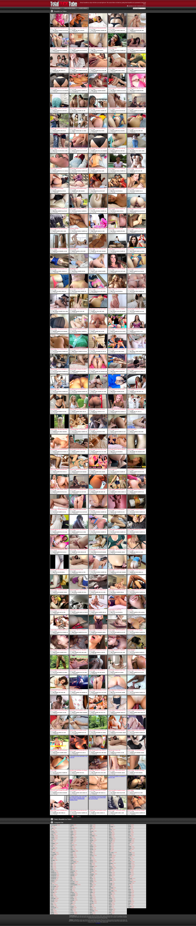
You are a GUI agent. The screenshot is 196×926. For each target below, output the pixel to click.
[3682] (92, 857)
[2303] (72, 847)
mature (140, 150)
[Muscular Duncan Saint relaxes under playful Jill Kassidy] (78, 441)
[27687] (54, 838)
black (104, 431)
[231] (54, 877)
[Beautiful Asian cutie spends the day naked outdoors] (59, 742)
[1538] (55, 854)
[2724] (130, 886)
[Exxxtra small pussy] (136, 341)
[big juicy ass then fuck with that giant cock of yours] (78, 742)
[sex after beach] (59, 762)
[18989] (54, 910)
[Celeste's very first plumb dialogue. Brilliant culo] (136, 662)
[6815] (72, 903)
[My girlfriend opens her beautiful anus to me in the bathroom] (78, 381)
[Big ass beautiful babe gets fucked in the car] (136, 361)
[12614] (54, 837)
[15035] (53, 864)
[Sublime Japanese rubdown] (98, 602)
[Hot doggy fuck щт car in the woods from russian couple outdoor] (59, 120)
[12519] (73, 852)
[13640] (131, 849)
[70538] (53, 866)
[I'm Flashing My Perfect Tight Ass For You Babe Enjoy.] (98, 221)
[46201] (73, 892)
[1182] (92, 867)
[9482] (92, 886)
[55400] (111, 896)
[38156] (92, 858)
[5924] (130, 900)
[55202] (93, 884)
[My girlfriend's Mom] (78, 261)
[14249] (53, 890)
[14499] (92, 824)
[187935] (130, 875)
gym (104, 411)
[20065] (111, 869)
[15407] (73, 849)
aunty (54, 311)
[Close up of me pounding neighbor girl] (78, 281)
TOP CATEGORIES (56, 8)
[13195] (92, 851)
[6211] (72, 869)
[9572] (54, 892)
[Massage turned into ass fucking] (59, 181)
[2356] (73, 910)
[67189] (93, 896)
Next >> (78, 816)
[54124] (55, 824)
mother (143, 150)
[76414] (72, 846)
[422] (54, 878)
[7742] (131, 872)
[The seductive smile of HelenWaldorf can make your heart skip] (136, 241)
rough (142, 552)
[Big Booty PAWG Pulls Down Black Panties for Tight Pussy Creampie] (59, 80)
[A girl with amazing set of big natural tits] (117, 502)
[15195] (112, 904)
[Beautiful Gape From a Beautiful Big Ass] (98, 662)
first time (141, 90)
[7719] (53, 861)
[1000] (53, 834)
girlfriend (100, 271)
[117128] (130, 843)
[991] (53, 909)
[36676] (73, 907)
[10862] (92, 826)
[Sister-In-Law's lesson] (136, 421)
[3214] (112, 883)
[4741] (53, 846)
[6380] (92, 889)
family (84, 251)
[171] (54, 907)
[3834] (73, 898)
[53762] (130, 904)
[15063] (92, 887)
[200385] (54, 884)
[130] (73, 870)
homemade (65, 50)
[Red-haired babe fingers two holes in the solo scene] (98, 321)
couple (142, 30)
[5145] (53, 903)
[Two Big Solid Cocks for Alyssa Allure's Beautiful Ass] (78, 20)
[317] (72, 858)
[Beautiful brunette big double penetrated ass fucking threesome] (59, 441)
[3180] (112, 900)
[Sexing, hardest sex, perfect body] (117, 602)
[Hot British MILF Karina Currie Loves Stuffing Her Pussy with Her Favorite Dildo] (59, 682)
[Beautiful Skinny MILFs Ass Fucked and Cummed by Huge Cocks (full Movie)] (98, 482)
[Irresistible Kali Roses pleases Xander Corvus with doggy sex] (78, 782)
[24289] (74, 851)
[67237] (92, 898)
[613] (92, 852)
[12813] (54, 831)
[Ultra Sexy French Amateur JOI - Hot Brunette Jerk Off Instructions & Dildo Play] (136, 301)
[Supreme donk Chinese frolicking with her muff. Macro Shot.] (59, 341)
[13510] (54, 843)
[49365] (53, 895)
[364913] (54, 900)
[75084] (130, 870)
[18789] (93, 907)
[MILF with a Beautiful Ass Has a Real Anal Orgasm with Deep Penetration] (98, 742)
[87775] (112, 878)
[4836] (72, 867)
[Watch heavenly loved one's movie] (78, 562)
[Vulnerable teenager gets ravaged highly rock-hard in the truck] (59, 361)
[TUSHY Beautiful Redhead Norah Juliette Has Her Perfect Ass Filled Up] (136, 381)
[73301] (130, 887)
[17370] (131, 828)
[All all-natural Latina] (117, 40)
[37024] (131, 901)
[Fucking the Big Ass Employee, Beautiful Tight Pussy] (78, 361)
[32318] (92, 877)
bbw (86, 50)
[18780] (53, 904)
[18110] (131, 866)
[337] (131, 854)
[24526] (130, 880)
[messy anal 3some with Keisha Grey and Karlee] (59, 542)
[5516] (92, 913)
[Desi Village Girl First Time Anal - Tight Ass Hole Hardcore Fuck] (136, 80)
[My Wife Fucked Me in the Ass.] (78, 682)
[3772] (111, 907)
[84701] (92, 895)
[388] (130, 835)
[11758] (112, 901)
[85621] (93, 860)
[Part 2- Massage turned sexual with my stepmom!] (78, 40)
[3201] (112, 832)
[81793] (112, 837)
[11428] (72, 829)
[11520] (93, 831)
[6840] (112, 887)
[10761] (72, 835)
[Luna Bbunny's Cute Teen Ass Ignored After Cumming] (98, 341)
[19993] (130, 834)
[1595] (54, 906)
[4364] (131, 840)
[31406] (131, 832)
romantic (103, 471)
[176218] (54, 887)
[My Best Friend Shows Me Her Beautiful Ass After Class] (117, 722)
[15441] (131, 903)
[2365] (54, 855)
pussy (84, 451)
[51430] (73, 901)
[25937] (111, 851)
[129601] (53, 851)
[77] (112, 826)
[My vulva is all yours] (98, 562)
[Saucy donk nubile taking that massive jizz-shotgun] (78, 321)
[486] (111, 884)
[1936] (111, 835)
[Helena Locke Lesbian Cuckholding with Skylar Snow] (59, 803)
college (77, 70)
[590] (92, 906)
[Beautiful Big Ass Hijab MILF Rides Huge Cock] (136, 60)
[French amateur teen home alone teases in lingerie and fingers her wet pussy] (117, 702)
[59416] (73, 887)
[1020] (130, 831)
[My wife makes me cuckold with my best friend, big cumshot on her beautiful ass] (136, 562)
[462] (55, 873)
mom (53, 30)
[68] (53, 881)
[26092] (131, 824)
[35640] (93, 901)
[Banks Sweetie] (136, 682)
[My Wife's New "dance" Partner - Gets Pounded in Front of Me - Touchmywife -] (59, 482)
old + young (137, 411)
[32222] (131, 852)
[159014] (74, 881)
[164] (72, 886)
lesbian (62, 812)
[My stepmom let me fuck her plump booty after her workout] (98, 120)
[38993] (93, 855)
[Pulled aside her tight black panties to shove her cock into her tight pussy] (98, 141)
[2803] (130, 877)
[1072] (72, 889)
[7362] (54, 847)
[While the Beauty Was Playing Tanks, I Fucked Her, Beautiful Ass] (59, 40)
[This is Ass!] (98, 261)
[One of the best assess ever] (117, 421)
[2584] (54, 886)
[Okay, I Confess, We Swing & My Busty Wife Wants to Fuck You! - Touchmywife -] (117, 321)
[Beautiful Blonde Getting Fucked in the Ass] (98, 161)
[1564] (93, 849)
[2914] (130, 844)
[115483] (111, 858)
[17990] (111, 849)
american (66, 170)
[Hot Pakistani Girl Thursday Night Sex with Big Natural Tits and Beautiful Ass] (136, 201)
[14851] (93, 870)
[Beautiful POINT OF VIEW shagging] (136, 622)
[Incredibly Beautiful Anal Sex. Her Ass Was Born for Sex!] (98, 441)
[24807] (73, 854)
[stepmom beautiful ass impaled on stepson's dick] (117, 782)
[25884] (92, 864)
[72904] (73, 912)
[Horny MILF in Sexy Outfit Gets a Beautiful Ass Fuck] (117, 261)
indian (92, 50)
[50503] (131, 855)
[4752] (130, 898)
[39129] (131, 907)
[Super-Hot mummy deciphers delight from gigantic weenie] (136, 502)
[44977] (130, 837)
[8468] (53, 857)
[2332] (73, 838)
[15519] (112, 829)
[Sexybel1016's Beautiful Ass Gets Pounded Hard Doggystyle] (78, 602)
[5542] (92, 904)
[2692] (55, 875)
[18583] (92, 837)
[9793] (53, 841)
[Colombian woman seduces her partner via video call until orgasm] (98, 60)
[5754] (92, 883)
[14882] (55, 898)
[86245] (131, 838)
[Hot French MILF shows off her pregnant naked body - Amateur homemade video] (98, 542)
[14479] (92, 841)
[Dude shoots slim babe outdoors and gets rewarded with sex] (78, 401)
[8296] (73, 841)
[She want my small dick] (59, 401)
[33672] (72, 864)
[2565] (112, 909)
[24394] (73, 860)
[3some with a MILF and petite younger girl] (78, 100)
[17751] (111, 886)
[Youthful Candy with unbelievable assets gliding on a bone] (117, 522)
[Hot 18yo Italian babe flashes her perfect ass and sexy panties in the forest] (59, 662)
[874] (111, 913)
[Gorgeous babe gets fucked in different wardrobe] (59, 622)
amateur (62, 70)
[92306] (93, 866)
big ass (63, 30)
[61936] (93, 881)
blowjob (82, 30)
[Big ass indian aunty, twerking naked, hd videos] (117, 682)
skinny (80, 130)
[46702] (112, 857)
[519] (54, 832)
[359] (111, 906)
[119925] (73, 855)
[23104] (54, 901)
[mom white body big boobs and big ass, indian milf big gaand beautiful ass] (59, 201)
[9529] (131, 892)
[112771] (111, 881)
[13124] (73, 866)
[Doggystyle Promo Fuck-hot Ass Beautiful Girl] (117, 562)
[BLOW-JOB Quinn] (136, 642)
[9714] (130, 857)
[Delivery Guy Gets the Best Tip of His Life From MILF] (136, 20)
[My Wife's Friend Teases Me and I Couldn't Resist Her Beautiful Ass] (136, 120)
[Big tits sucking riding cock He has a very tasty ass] (98, 181)
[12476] (111, 877)
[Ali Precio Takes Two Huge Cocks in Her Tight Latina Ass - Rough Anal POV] (59, 100)
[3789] (72, 880)
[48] (92, 875)
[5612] (73, 828)
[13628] (131, 847)
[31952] (75, 884)
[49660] (112, 834)
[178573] (54, 896)
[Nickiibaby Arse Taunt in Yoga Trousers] (98, 401)
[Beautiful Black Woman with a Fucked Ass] (78, 522)
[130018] (53, 840)
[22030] (111, 861)
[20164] (93, 840)
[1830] (92, 890)
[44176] (73, 844)
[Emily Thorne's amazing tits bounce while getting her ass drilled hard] (117, 662)
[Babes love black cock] (98, 421)
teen (105, 30)
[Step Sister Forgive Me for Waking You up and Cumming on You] (98, 582)
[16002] (112, 866)
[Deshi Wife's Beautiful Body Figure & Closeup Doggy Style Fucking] (136, 522)
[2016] (130, 860)
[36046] (111, 903)
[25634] (53, 826)
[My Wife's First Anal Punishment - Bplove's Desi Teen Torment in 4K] (98, 40)
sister (86, 170)
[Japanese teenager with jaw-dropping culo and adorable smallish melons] (117, 201)
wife (134, 130)
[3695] (112, 910)
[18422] (92, 834)
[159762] (112, 889)
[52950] (72, 877)
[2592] (112, 838)
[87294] (73, 857)
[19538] (112, 880)
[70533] (73, 840)
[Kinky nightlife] (136, 782)
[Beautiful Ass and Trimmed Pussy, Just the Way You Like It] (98, 642)
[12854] (93, 903)
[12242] (131, 890)
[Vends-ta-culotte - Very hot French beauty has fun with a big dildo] (136, 742)
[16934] (112, 841)
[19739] (93, 846)
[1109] (92, 880)
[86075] (53, 849)
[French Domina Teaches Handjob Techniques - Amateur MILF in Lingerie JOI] (78, 181)
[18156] (54, 852)
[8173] (92, 854)
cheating (119, 491)
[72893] (54, 828)
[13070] (92, 893)
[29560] (92, 863)
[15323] (111, 846)
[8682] (111, 847)
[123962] (93, 900)
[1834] (73, 872)
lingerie (143, 251)
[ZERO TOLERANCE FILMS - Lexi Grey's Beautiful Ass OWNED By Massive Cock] (117, 100)
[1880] (54, 860)
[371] (111, 854)
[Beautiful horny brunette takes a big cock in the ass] (59, 602)
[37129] (92, 829)
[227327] (54, 913)
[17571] (131, 896)
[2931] (53, 912)
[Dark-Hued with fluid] (78, 221)
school (67, 311)
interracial (123, 110)
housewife (123, 130)
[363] (73, 875)
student (85, 130)
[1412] (74, 895)
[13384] (131, 846)
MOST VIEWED (69, 8)
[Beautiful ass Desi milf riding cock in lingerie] (78, 762)
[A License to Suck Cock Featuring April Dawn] (136, 40)
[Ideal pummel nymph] (78, 241)
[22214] (113, 890)
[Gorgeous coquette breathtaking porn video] (136, 702)
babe (104, 231)
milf (76, 30)
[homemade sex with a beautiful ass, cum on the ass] (78, 702)
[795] (73, 906)
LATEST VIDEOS (83, 8)
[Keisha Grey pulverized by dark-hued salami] (98, 522)
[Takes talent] (136, 602)
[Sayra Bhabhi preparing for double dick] (98, 80)
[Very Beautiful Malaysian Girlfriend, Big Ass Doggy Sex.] (136, 482)
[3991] (111, 828)
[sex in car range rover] (117, 462)
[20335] (131, 863)
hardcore (56, 30)
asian (57, 70)
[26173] (74, 883)
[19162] (131, 841)
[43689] (112, 860)
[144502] (53, 858)
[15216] (111, 895)
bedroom (82, 552)
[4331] (111, 844)
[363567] (131, 864)
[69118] (73, 909)
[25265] (130, 869)
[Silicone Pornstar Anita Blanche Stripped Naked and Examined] (136, 401)
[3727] (93, 835)
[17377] (131, 858)
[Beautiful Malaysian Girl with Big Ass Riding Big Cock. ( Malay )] (59, 522)
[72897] (131, 878)
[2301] (92, 847)
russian (121, 30)
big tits (66, 30)
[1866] (74, 893)
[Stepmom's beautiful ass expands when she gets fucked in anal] (78, 582)
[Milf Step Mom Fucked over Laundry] (117, 221)
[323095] (54, 835)
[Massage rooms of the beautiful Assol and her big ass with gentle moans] (78, 722)
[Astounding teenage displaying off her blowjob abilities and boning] (98, 502)
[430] (130, 851)
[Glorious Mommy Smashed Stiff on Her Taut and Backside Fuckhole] (117, 582)
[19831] (73, 913)
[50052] (111, 831)
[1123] (131, 893)
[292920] (54, 889)
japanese (73, 70)
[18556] (53, 829)
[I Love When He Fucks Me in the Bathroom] (117, 401)
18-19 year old (94, 30)
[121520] (92, 872)
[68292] (73, 863)
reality (102, 491)
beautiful (60, 30)
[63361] (111, 843)
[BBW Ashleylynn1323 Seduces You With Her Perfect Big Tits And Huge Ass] (78, 502)
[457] (54, 872)
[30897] (73, 831)
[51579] (111, 870)
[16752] (73, 900)
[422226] (93, 861)
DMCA (99, 923)
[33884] (111, 892)
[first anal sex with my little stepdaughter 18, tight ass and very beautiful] (98, 201)
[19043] (54, 880)
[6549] (73, 824)
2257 (97, 923)
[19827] (54, 844)
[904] (92, 892)
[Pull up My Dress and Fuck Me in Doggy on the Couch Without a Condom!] (117, 120)
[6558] (72, 890)
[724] (130, 826)
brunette (123, 70)
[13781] (112, 863)
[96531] (130, 884)
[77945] (92, 912)
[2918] (73, 834)
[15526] (131, 883)
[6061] (53, 893)
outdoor (119, 70)
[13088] (111, 864)
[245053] (111, 824)
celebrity (81, 712)
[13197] (112, 898)
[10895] (112, 912)
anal (78, 30)
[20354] (73, 832)
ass (80, 30)
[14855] (93, 873)
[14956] (93, 838)
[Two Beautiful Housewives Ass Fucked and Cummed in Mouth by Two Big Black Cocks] (136, 462)
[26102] (93, 844)
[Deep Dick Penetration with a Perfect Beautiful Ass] (78, 662)
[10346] (113, 852)
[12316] (73, 896)
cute (82, 110)
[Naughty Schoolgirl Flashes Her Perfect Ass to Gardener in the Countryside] (117, 482)
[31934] (53, 863)
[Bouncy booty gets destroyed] (59, 161)
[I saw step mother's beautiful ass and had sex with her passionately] (117, 361)
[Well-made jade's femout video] (117, 742)
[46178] (112, 893)
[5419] (53, 869)
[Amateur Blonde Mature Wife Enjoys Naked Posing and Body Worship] (98, 241)
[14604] (112, 867)
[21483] (92, 843)
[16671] (73, 837)
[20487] (131, 895)
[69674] (54, 870)
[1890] (92, 878)
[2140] (131, 906)
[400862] (112, 855)
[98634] (94, 910)
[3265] (92, 828)
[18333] (131, 873)
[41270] (72, 878)
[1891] (74, 861)
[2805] (112, 840)
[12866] (112, 873)
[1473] (92, 832)
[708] (130, 889)
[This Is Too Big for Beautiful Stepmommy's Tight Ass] (98, 281)
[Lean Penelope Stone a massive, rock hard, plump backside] (117, 161)
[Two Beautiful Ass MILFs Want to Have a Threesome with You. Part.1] (59, 60)
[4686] (131, 867)
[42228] (53, 867)
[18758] (112, 872)
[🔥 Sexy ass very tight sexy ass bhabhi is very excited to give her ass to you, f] (78, 622)
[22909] (131, 861)
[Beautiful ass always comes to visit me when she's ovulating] (136, 181)
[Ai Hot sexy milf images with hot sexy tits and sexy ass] (117, 281)
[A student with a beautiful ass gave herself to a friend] (117, 20)
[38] (92, 869)
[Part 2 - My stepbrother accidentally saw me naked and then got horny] (59, 20)
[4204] (130, 829)
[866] (72, 826)
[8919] (72, 843)
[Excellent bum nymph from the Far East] (98, 100)
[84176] (73, 873)
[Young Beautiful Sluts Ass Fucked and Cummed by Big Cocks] (78, 421)
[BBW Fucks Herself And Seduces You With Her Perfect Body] (98, 682)
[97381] (53, 883)
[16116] (93, 909)
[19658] (132, 881)
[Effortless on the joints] (59, 381)
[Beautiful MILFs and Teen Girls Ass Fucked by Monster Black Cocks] (136, 803)
